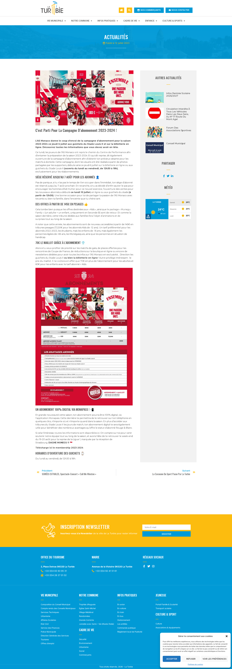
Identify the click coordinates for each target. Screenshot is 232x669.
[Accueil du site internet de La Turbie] (121, 10)
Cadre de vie (130, 20)
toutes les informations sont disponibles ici (77, 433)
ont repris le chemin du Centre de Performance (100, 152)
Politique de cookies (195, 664)
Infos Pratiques (106, 20)
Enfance (149, 20)
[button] (226, 636)
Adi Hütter (69, 189)
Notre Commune (80, 20)
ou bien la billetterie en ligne (81, 258)
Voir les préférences (214, 659)
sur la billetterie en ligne (112, 165)
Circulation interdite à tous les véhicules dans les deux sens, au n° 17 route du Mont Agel (178, 114)
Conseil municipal (175, 143)
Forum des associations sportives (178, 129)
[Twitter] (148, 566)
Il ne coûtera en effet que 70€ (68, 261)
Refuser (190, 659)
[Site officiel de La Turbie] (55, 8)
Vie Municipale (55, 20)
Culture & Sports (172, 20)
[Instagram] (153, 566)
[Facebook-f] (144, 566)
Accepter (171, 659)
